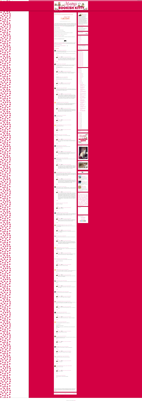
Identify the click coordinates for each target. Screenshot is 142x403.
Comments (80, 48)
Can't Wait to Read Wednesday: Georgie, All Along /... (82, 90)
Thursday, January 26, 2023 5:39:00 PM (66, 341)
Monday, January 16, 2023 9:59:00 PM (62, 50)
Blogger (74, 400)
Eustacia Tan (57, 247)
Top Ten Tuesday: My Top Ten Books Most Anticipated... (83, 102)
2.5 (79, 194)
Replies (58, 55)
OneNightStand (84, 199)
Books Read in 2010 (80, 62)
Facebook (79, 43)
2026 (80, 69)
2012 (80, 122)
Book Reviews (61, 10)
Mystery (79, 199)
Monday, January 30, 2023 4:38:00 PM (61, 375)
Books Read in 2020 (80, 54)
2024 (80, 71)
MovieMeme (79, 198)
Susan (57, 258)
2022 (80, 112)
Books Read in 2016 (80, 57)
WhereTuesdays (79, 204)
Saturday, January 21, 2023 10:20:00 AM (64, 346)
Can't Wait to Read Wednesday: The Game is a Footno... (83, 106)
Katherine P (57, 269)
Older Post (74, 393)
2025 (80, 70)
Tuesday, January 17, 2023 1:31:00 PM (62, 186)
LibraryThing (79, 39)
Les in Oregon (57, 212)
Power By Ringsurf (83, 217)
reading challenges (59, 35)
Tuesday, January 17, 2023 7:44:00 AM (63, 134)
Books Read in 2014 (80, 59)
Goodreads (79, 38)
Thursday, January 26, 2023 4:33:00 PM (66, 151)
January (81, 83)
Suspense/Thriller (80, 202)
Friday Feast (82, 196)
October (81, 75)
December (81, 73)
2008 (80, 126)
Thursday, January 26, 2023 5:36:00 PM (66, 306)
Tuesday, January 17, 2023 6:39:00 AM (62, 115)
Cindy (57, 186)
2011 (80, 123)
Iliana (56, 280)
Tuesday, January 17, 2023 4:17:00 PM (64, 212)
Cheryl (57, 50)
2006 (80, 128)
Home (65, 393)
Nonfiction (82, 199)
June (80, 79)
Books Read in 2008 (80, 64)
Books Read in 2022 (80, 52)
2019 (80, 115)
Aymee (57, 145)
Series (82, 201)
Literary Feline (59, 71)
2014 (80, 120)
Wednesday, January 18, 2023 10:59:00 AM (63, 269)
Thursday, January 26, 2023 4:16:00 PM (66, 71)
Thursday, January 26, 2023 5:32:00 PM (66, 264)
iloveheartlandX (58, 102)
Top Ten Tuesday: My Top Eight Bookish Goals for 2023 (83, 94)
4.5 (84, 194)
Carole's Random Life (58, 301)
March (81, 81)
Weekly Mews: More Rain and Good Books (83, 96)
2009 (80, 125)
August (81, 77)
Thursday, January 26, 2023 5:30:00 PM (66, 240)
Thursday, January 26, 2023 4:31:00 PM (66, 139)
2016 (80, 118)
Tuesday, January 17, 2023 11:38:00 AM (66, 172)
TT (87, 202)
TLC (83, 202)
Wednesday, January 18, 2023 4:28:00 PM (64, 291)
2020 (80, 114)
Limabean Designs (80, 143)
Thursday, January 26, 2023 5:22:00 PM (66, 207)
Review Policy (56, 10)
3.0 (80, 194)
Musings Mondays (85, 198)
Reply (56, 54)
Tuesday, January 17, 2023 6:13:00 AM (64, 102)
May (80, 80)
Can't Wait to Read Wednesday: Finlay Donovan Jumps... (82, 100)
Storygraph (79, 37)
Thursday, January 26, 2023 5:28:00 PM (66, 230)
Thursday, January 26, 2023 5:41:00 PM (66, 370)
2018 (80, 116)
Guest (82, 197)
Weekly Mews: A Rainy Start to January (82, 104)
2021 (80, 113)
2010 (80, 124)
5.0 (85, 194)
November (81, 74)
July (80, 78)
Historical (84, 197)
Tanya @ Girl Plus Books (59, 172)
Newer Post (56, 393)
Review (84, 200)
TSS (85, 202)
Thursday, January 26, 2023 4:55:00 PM (66, 164)
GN (80, 197)
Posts (80, 47)
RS (56, 375)
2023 (56, 46)
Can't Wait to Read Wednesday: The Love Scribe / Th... (83, 85)
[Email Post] (67, 45)
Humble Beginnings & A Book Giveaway (84, 176)
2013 (80, 121)
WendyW (57, 134)
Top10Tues (58, 46)
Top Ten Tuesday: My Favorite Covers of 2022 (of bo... (82, 87)
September (81, 76)
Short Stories (86, 201)
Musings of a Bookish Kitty (59, 43)
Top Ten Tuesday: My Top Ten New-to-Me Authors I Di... (83, 92)
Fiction (79, 196)
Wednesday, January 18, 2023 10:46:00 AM (62, 258)
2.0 (78, 194)
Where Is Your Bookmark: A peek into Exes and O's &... (83, 98)
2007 (80, 127)
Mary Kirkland (57, 291)
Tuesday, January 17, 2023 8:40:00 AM (62, 145)
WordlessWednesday (85, 204)
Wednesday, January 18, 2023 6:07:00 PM (65, 301)
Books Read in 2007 (80, 65)
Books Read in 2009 (80, 63)
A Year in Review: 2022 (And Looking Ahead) (82, 110)
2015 (80, 119)
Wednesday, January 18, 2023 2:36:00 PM (62, 280)
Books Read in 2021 (80, 53)
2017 (80, 117)
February (81, 82)
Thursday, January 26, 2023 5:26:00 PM (66, 218)
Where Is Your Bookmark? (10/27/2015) (84, 181)
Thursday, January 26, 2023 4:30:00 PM (66, 129)
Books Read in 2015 (80, 58)
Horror (87, 197)
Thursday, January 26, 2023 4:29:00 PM (66, 108)
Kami (56, 115)
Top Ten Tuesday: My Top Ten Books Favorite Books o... (83, 109)
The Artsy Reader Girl (69, 21)
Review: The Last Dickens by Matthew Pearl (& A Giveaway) (84, 187)
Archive (87, 194)
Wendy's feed (64, 43)
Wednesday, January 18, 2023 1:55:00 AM (63, 247)
